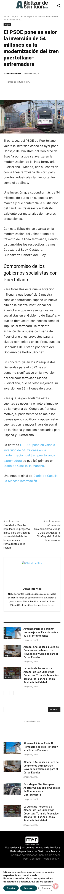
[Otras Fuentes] (32, 571)
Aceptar (11, 888)
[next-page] (11, 693)
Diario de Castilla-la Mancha (24, 466)
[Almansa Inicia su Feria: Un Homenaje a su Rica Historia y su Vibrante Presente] (12, 633)
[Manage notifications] (55, 886)
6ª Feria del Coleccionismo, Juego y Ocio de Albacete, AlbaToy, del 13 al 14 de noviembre (47, 533)
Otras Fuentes (14, 73)
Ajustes (46, 888)
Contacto (35, 858)
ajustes (48, 881)
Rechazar (28, 888)
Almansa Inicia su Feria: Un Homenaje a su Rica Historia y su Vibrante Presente (40, 632)
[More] (43, 90)
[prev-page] (6, 693)
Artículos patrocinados (24, 854)
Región (15, 16)
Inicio (6, 16)
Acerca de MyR (51, 858)
